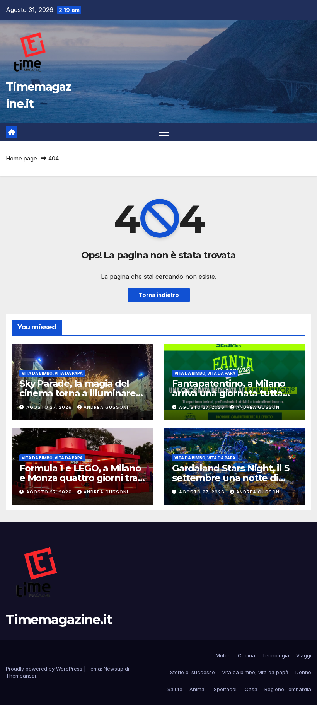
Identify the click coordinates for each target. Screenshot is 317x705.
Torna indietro (158, 295)
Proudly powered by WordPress (45, 669)
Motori (223, 655)
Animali (198, 689)
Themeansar (21, 676)
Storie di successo (192, 672)
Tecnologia (275, 655)
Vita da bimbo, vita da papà (52, 373)
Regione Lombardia (287, 689)
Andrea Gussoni (106, 407)
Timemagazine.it (59, 619)
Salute (174, 689)
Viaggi (303, 655)
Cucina (246, 655)
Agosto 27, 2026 (49, 407)
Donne (303, 672)
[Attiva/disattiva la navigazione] (164, 132)
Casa (251, 689)
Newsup (113, 669)
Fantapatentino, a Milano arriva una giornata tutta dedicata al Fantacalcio (228, 393)
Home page (21, 158)
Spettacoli (226, 689)
